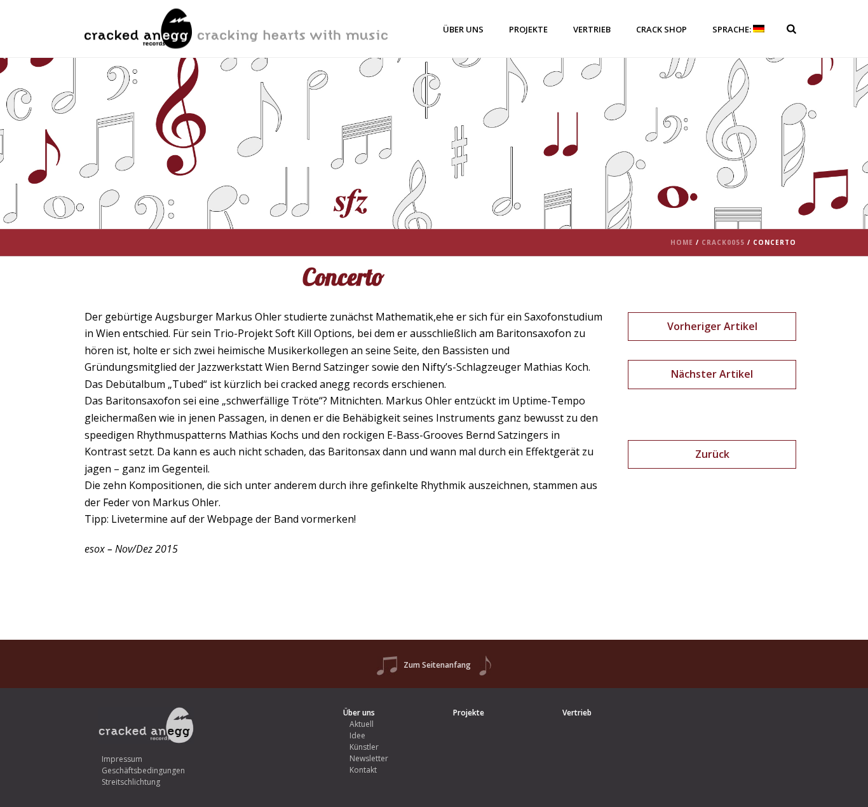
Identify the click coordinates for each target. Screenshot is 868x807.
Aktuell (361, 724)
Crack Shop (661, 29)
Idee (357, 735)
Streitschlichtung (131, 781)
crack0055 (723, 242)
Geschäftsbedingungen (143, 770)
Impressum (122, 759)
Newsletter (368, 758)
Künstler (364, 746)
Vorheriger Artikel (712, 326)
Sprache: (732, 29)
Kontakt (363, 769)
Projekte (528, 29)
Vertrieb (592, 29)
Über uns (463, 29)
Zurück (712, 454)
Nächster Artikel (712, 374)
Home (681, 242)
